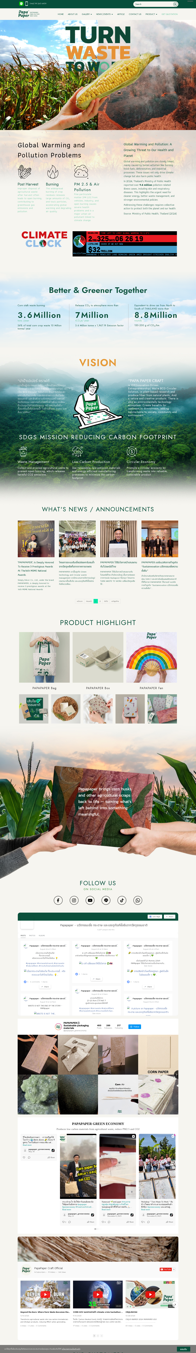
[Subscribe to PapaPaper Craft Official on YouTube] (167, 1269)
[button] (20, 1180)
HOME (61, 14)
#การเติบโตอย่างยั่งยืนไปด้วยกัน (51, 965)
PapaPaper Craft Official (48, 1268)
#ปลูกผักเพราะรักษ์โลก (118, 1204)
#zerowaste (59, 963)
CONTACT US (135, 14)
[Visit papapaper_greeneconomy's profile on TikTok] (25, 1150)
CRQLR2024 (131, 1312)
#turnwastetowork (45, 963)
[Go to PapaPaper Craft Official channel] (26, 1269)
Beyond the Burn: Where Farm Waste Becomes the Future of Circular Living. (45, 1312)
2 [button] (97, 1335)
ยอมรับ (183, 1349)
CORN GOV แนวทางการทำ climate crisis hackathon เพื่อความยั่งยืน (98, 1312)
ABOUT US (72, 14)
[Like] (24, 1157)
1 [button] (94, 1335)
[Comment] (28, 1157)
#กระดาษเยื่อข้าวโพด (104, 1010)
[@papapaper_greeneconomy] (58, 1027)
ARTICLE (121, 14)
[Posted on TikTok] (53, 1150)
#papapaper (31, 963)
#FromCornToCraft (83, 1207)
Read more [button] (27, 1145)
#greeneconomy (68, 1207)
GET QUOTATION (170, 14)
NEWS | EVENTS (103, 14)
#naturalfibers (32, 965)
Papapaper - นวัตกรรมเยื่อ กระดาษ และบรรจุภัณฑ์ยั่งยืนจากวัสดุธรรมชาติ (104, 925)
